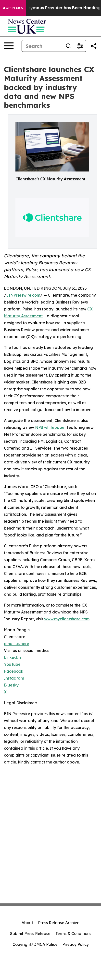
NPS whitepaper (50, 427)
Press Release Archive (58, 922)
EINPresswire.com (23, 295)
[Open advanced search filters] (80, 46)
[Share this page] (93, 46)
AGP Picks (13, 8)
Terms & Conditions (73, 933)
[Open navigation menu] (9, 46)
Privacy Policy (75, 944)
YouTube (12, 664)
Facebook (13, 671)
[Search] (68, 46)
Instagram (14, 678)
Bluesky (11, 685)
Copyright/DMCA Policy (35, 944)
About (27, 922)
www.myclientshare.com (66, 618)
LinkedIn (12, 657)
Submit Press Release (30, 933)
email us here (16, 643)
